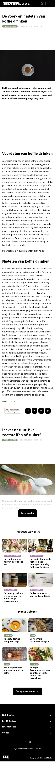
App (48, 411)
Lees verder (27, 513)
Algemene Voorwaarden (23, 748)
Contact (38, 748)
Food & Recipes (10, 26)
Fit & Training (8, 715)
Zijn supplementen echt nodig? (30, 250)
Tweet (34, 411)
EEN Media (48, 758)
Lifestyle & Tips (9, 727)
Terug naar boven (25, 691)
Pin (41, 411)
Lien (40, 26)
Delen (28, 411)
